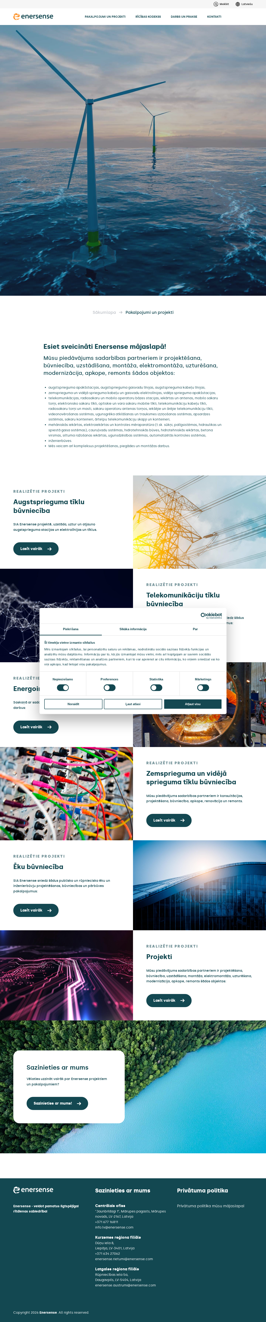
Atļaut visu (193, 704)
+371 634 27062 (107, 1254)
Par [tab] (195, 629)
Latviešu (247, 4)
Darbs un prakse (184, 17)
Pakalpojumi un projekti (105, 17)
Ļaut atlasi (133, 704)
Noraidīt (73, 704)
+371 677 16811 (106, 1222)
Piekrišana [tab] (70, 629)
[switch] (110, 687)
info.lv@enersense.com (114, 1227)
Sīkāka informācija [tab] (133, 629)
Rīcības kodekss (148, 17)
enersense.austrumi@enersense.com (125, 1285)
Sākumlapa (104, 312)
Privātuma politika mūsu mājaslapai (210, 1206)
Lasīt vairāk (31, 548)
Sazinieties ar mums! (53, 1103)
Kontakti (214, 17)
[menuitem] (241, 4)
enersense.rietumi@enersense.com (124, 1259)
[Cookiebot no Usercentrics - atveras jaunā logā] (204, 616)
